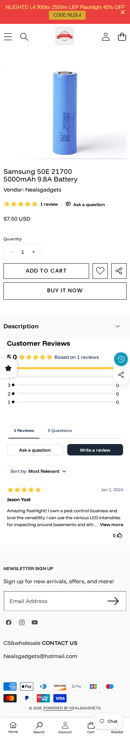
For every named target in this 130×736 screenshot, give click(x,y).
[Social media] (121, 375)
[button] (122, 37)
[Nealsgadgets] (64, 37)
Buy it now (65, 290)
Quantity (12, 238)
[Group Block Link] (65, 653)
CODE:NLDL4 (67, 15)
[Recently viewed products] (121, 359)
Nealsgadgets (43, 189)
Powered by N (57, 708)
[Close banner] (123, 12)
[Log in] (105, 37)
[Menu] (8, 37)
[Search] (24, 37)
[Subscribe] (113, 601)
